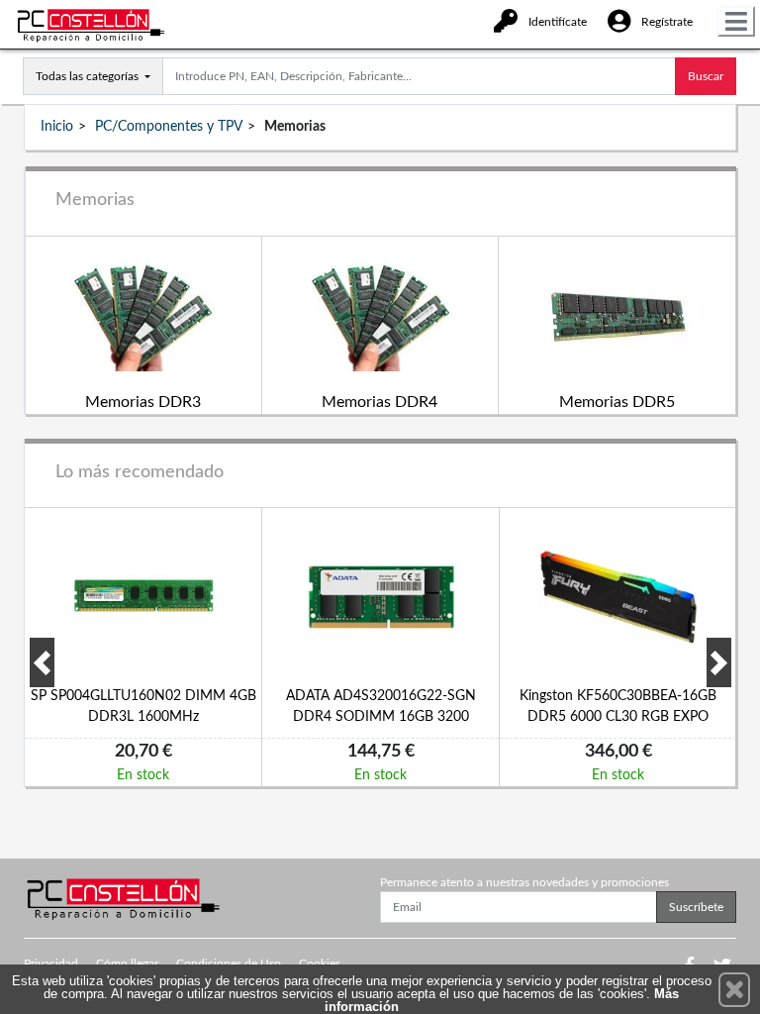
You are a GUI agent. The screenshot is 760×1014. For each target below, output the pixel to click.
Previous (42, 662)
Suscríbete (696, 907)
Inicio (57, 127)
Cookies (319, 963)
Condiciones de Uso (228, 963)
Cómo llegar (127, 963)
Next (719, 662)
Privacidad (51, 963)
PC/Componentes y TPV (168, 127)
